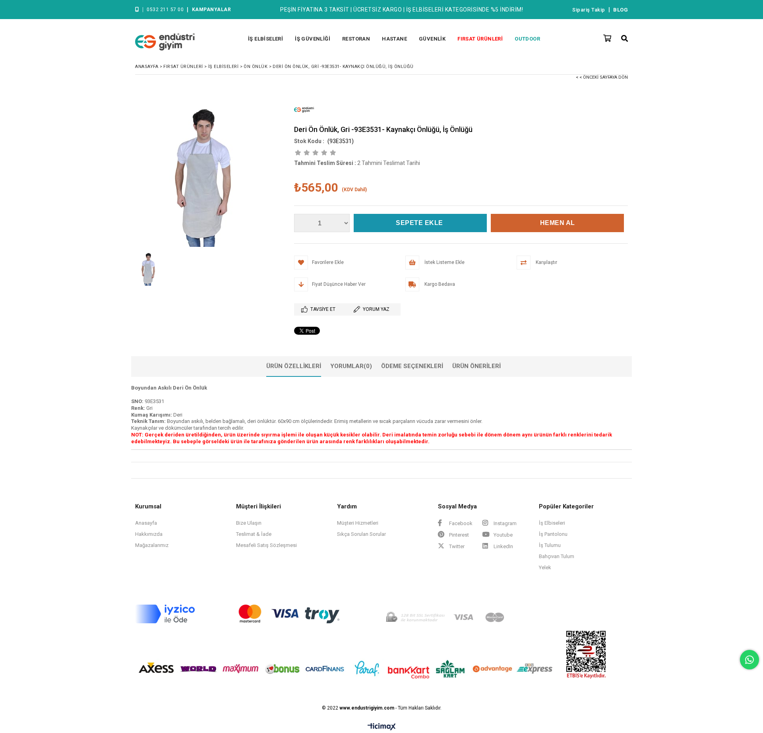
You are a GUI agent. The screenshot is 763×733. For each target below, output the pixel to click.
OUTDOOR (527, 39)
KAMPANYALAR (211, 9)
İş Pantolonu (553, 534)
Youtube (502, 535)
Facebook (460, 523)
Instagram (504, 523)
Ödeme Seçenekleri (412, 366)
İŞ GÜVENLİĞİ (312, 39)
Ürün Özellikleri (293, 366)
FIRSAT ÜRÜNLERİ (480, 39)
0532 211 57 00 (165, 9)
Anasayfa (146, 523)
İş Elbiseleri (552, 523)
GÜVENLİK (432, 39)
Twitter (456, 546)
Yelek (545, 567)
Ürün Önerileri (476, 366)
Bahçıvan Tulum (556, 556)
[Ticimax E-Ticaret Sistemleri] (382, 727)
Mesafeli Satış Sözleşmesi (266, 545)
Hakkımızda (149, 534)
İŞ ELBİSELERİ (265, 39)
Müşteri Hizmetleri (357, 523)
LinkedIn (502, 546)
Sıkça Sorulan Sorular (361, 534)
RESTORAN (356, 39)
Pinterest (458, 535)
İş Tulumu (550, 545)
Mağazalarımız (151, 545)
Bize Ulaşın (248, 523)
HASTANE (394, 39)
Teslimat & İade (253, 534)
